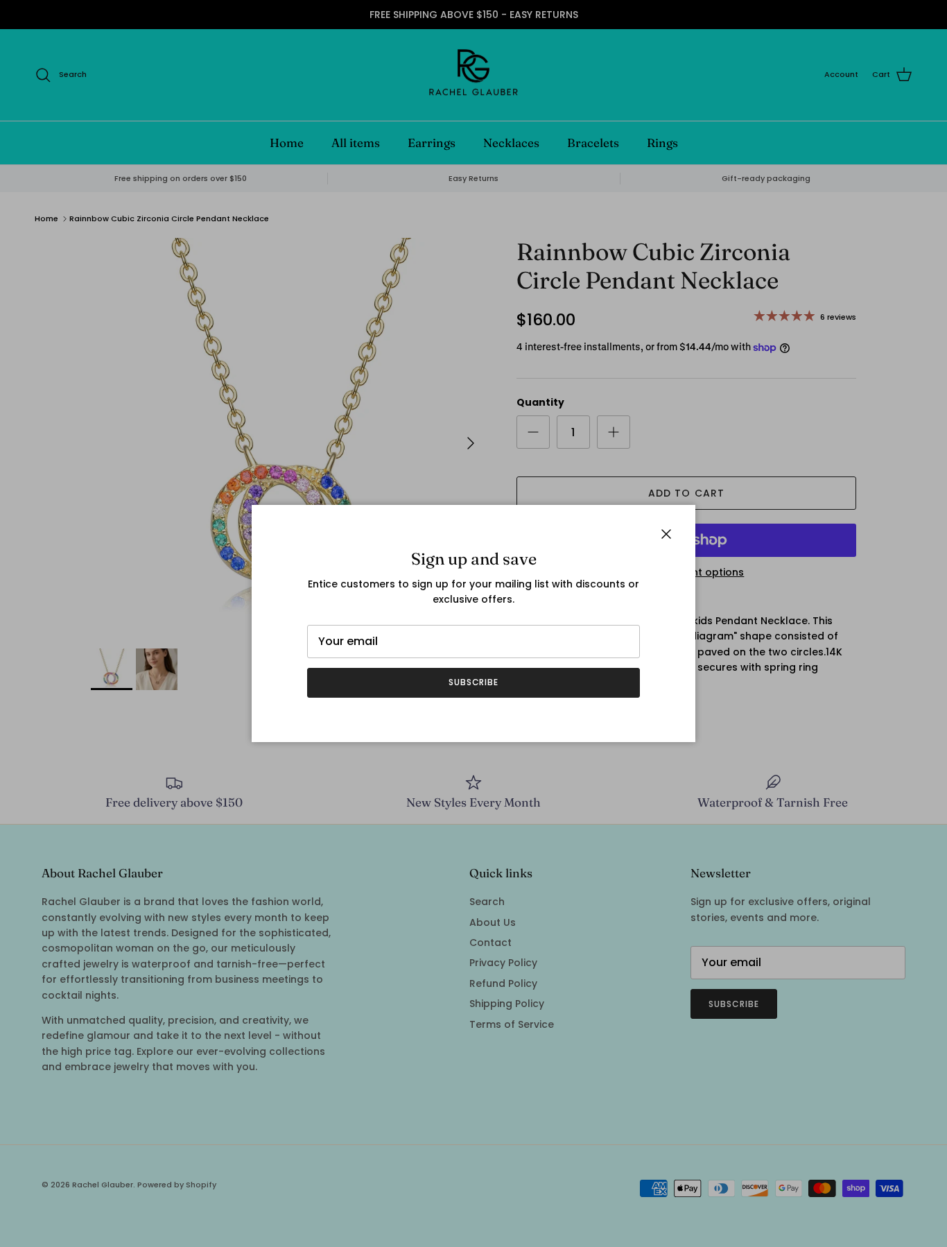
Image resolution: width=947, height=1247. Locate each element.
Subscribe (474, 682)
